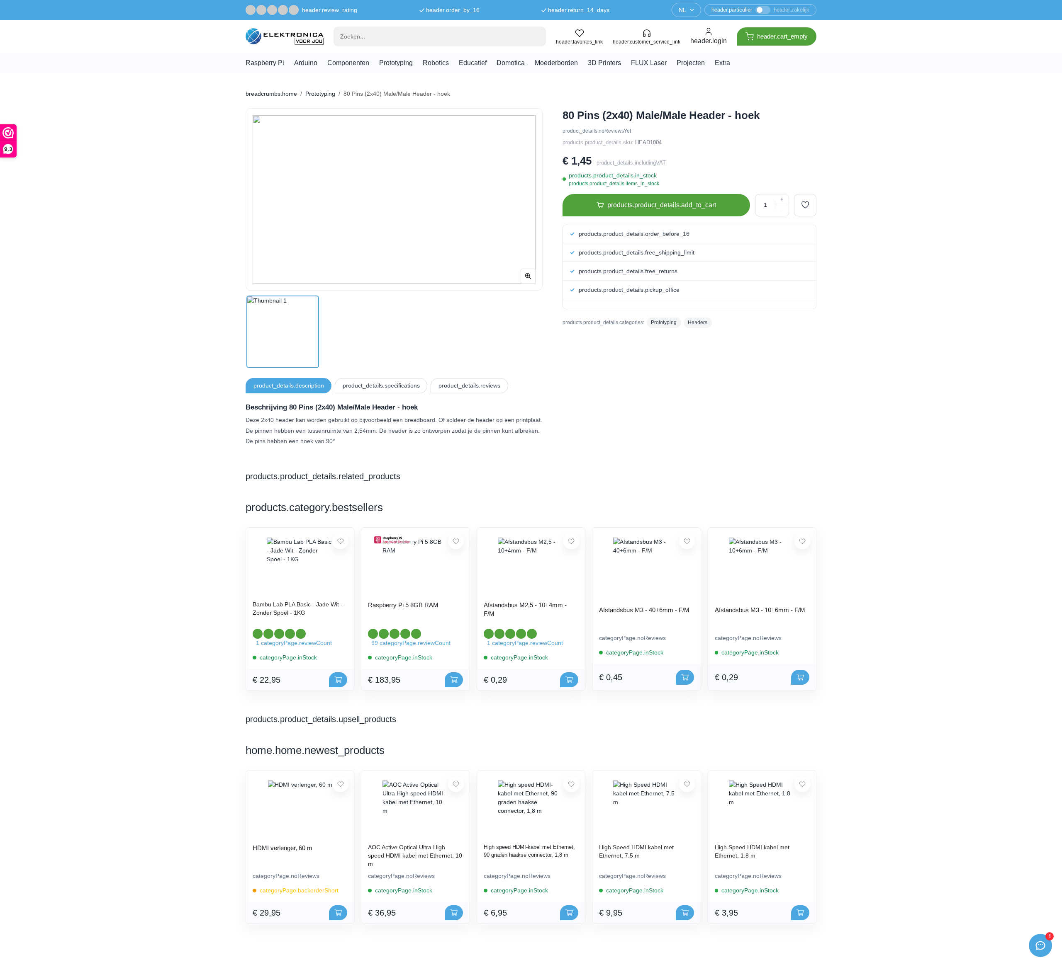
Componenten (348, 62)
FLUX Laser (649, 62)
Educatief (473, 62)
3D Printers (604, 62)
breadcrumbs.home (271, 93)
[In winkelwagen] (338, 679)
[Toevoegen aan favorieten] (805, 205)
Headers (697, 322)
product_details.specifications (381, 385)
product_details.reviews (469, 385)
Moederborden (556, 62)
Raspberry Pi (265, 62)
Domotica (511, 62)
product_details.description (288, 385)
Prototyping (396, 62)
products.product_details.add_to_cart (661, 204)
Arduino (305, 62)
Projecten (691, 62)
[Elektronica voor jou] (285, 36)
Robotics (436, 62)
